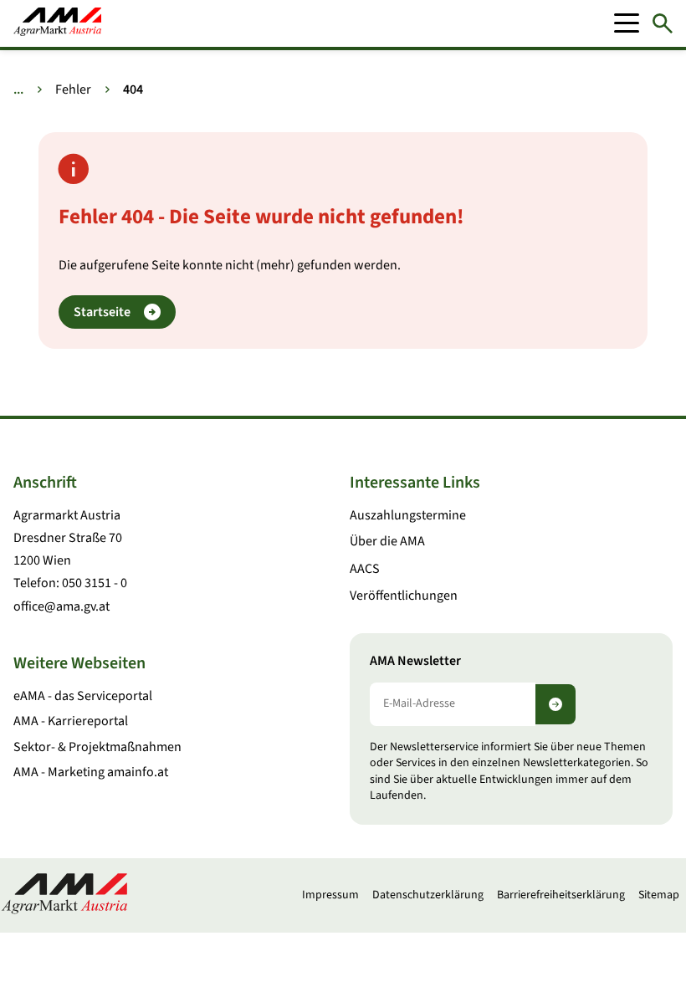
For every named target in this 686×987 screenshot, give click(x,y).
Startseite (102, 312)
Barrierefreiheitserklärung (561, 895)
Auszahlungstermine (408, 515)
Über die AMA (387, 541)
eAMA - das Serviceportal (82, 696)
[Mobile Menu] (626, 23)
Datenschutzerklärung (428, 895)
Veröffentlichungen (404, 595)
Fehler (73, 89)
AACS (365, 569)
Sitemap (658, 895)
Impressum (330, 895)
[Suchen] (662, 23)
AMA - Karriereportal (70, 721)
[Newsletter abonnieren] (555, 704)
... (18, 89)
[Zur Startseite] (57, 23)
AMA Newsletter (415, 661)
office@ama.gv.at (61, 606)
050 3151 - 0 (94, 583)
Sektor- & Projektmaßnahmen (97, 747)
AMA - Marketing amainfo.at (90, 772)
